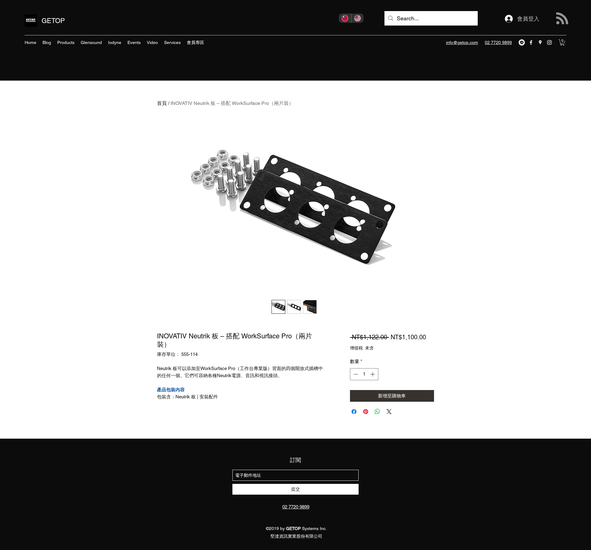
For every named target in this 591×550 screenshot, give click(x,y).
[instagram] (549, 42)
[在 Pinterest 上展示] (365, 411)
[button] (562, 42)
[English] (357, 18)
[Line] (522, 42)
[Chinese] (345, 18)
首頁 (162, 103)
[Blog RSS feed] (562, 18)
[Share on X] (389, 411)
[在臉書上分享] (354, 411)
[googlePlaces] (540, 42)
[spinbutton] (364, 374)
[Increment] (373, 374)
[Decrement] (355, 374)
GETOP (53, 21)
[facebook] (531, 42)
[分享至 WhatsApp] (377, 411)
